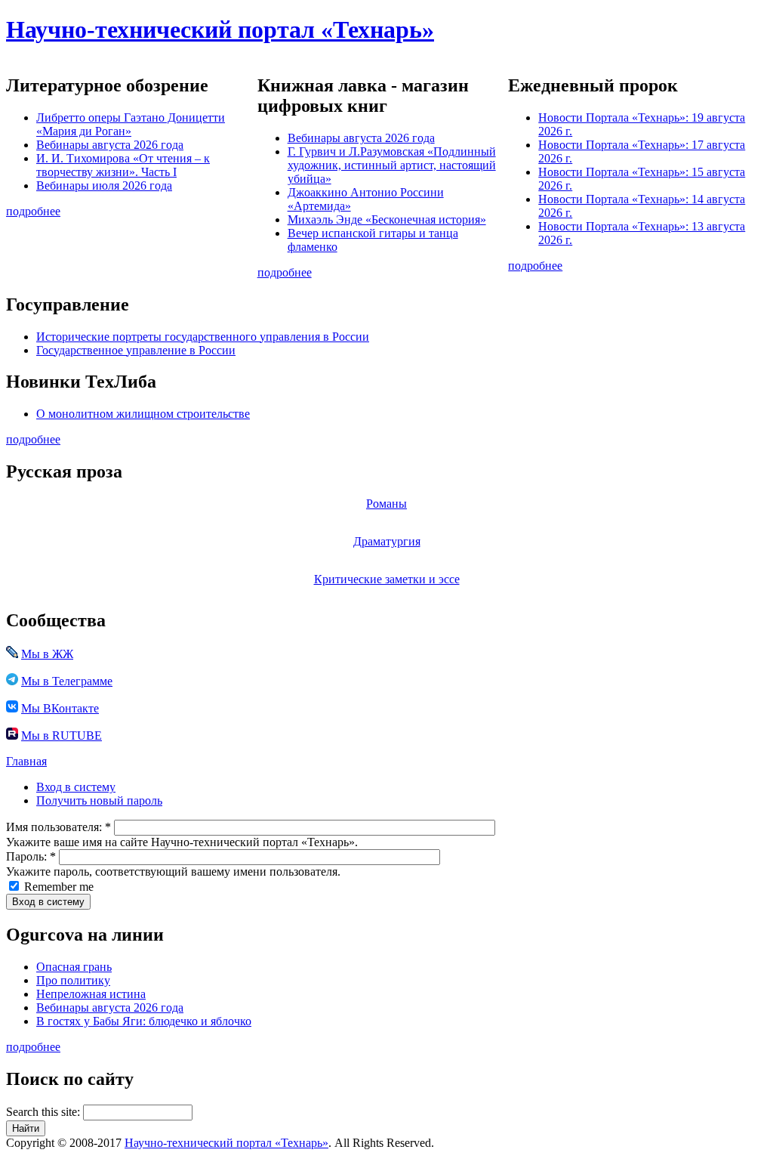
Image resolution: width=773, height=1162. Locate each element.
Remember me (57, 886)
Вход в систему (75, 786)
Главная (26, 761)
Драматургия (386, 541)
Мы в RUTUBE (61, 735)
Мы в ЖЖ (47, 653)
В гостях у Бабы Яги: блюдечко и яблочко (143, 1021)
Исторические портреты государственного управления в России (202, 336)
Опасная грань (74, 966)
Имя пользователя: (58, 827)
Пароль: (31, 856)
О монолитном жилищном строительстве (143, 413)
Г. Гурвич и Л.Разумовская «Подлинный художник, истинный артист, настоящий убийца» (392, 165)
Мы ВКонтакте (60, 708)
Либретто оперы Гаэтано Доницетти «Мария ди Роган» (130, 124)
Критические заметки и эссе (387, 579)
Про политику (73, 980)
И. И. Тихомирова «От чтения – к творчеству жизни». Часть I (123, 165)
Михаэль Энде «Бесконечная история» (387, 219)
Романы (386, 503)
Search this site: (44, 1111)
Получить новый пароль (99, 800)
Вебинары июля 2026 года (104, 185)
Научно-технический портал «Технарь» (220, 29)
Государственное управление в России (136, 350)
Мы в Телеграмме (66, 681)
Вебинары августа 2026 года (109, 144)
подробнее (33, 211)
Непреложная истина (91, 993)
